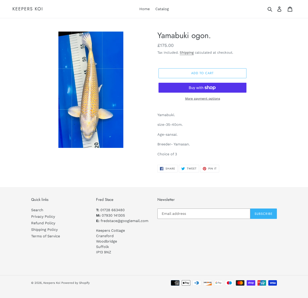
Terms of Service (45, 236)
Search (37, 210)
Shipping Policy (44, 229)
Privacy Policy (43, 216)
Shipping (187, 52)
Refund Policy (43, 223)
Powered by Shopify (75, 282)
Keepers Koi (27, 9)
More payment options (202, 98)
